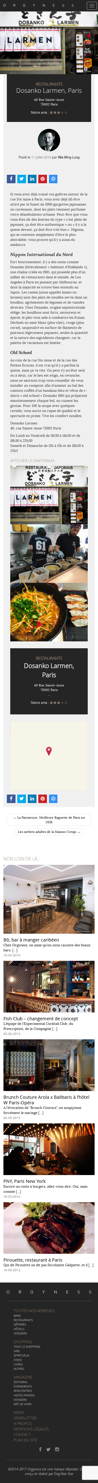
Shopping (23, 1341)
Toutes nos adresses (34, 1310)
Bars (17, 1316)
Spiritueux (21, 1355)
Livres (18, 1364)
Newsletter (25, 1418)
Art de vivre (23, 1404)
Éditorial (21, 1382)
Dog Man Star (63, 1474)
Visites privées (24, 1395)
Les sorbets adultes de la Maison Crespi (49, 832)
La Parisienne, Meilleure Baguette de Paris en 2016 (49, 819)
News (19, 1412)
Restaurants (23, 1320)
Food (18, 1360)
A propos (23, 1423)
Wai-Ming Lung (69, 157)
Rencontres (23, 1391)
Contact (22, 1434)
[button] (49, 751)
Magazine (23, 1377)
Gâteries (20, 1324)
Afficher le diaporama (32, 460)
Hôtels (19, 1329)
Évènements (23, 1386)
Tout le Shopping (27, 1347)
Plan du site (25, 1440)
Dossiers (20, 1333)
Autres (19, 1369)
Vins (17, 1351)
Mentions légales (31, 1429)
